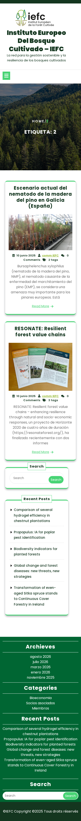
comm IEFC (50, 255)
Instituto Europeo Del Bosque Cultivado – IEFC (36, 41)
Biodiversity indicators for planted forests (41, 744)
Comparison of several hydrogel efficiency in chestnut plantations (33, 515)
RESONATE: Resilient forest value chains (41, 331)
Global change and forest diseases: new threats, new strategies (36, 571)
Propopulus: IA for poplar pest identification (40, 739)
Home (38, 121)
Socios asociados (40, 703)
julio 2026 (40, 661)
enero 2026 (40, 672)
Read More (40, 306)
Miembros (40, 708)
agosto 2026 (40, 656)
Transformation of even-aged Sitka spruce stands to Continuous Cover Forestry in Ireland (40, 765)
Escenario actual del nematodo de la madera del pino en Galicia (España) (40, 197)
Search (56, 480)
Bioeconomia (41, 697)
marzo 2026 (40, 667)
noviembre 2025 (40, 677)
